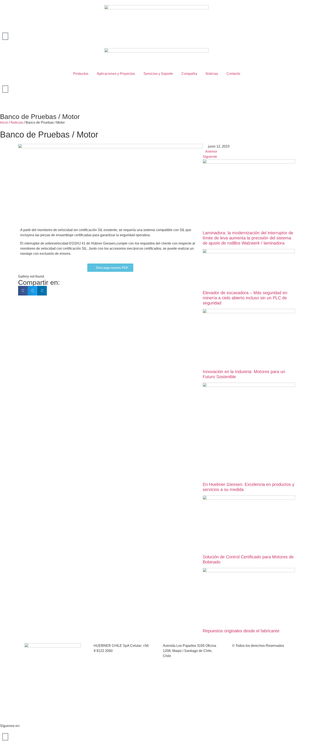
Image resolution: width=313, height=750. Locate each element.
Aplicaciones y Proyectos (116, 73)
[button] (23, 290)
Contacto (233, 73)
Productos (80, 73)
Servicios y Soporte (158, 73)
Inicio (4, 122)
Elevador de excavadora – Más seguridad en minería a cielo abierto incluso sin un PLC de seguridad (245, 297)
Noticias (212, 73)
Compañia (189, 73)
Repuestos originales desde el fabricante (241, 630)
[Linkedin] (5, 736)
